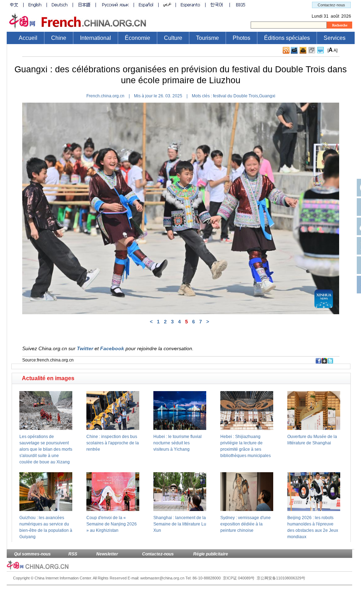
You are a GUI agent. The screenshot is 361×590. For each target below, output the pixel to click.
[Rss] (286, 50)
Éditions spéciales (287, 38)
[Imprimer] (303, 50)
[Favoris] (311, 50)
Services (334, 38)
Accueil (28, 38)
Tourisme (207, 38)
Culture (173, 38)
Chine (58, 38)
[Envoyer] (294, 50)
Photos (241, 38)
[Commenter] (320, 50)
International (95, 38)
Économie (137, 38)
